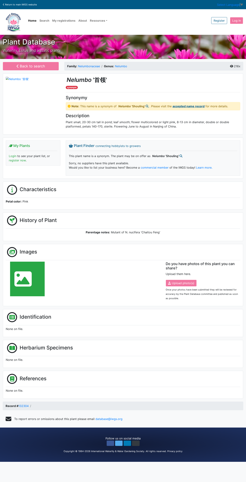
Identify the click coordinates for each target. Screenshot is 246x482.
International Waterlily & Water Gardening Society (117, 451)
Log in (236, 20)
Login (12, 156)
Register (219, 20)
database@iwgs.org (108, 419)
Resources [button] (97, 20)
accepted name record (189, 106)
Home (32, 20)
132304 (23, 406)
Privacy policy (174, 451)
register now (17, 160)
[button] (110, 443)
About (82, 20)
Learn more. (204, 167)
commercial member (155, 167)
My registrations (63, 20)
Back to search (32, 66)
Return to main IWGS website (20, 4)
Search (44, 20)
